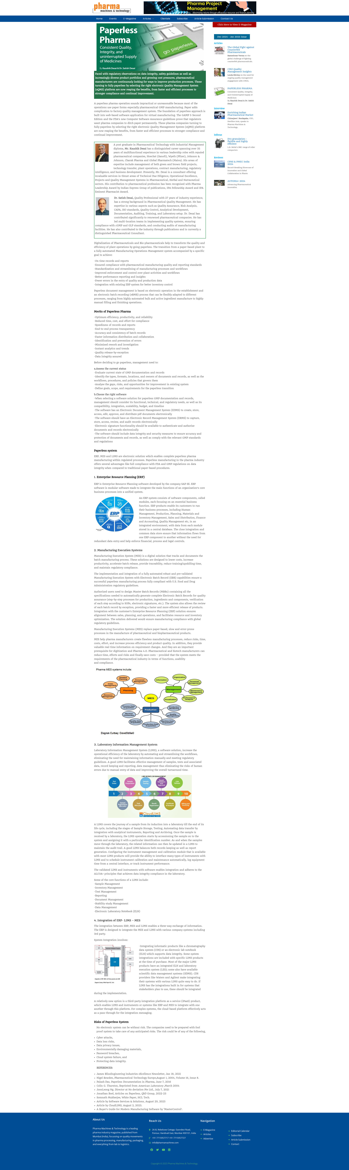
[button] (148, 19)
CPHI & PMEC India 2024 (238, 162)
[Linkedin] (169, 1149)
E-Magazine (129, 18)
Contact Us (227, 18)
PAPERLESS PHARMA (240, 88)
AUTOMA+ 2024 (236, 181)
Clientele (165, 18)
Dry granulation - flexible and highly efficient (238, 141)
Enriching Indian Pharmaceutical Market (240, 113)
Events (113, 18)
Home (99, 18)
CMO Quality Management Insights (240, 70)
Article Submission (204, 18)
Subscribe (182, 18)
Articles (147, 18)
